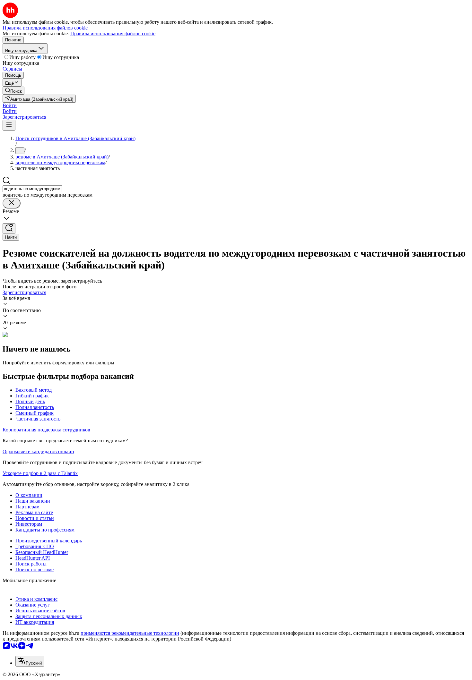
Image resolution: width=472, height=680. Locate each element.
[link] (13, 91)
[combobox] (32, 188)
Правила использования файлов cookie (112, 33)
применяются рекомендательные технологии (130, 633)
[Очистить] (12, 203)
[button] (10, 105)
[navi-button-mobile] (9, 125)
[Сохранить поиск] (9, 228)
